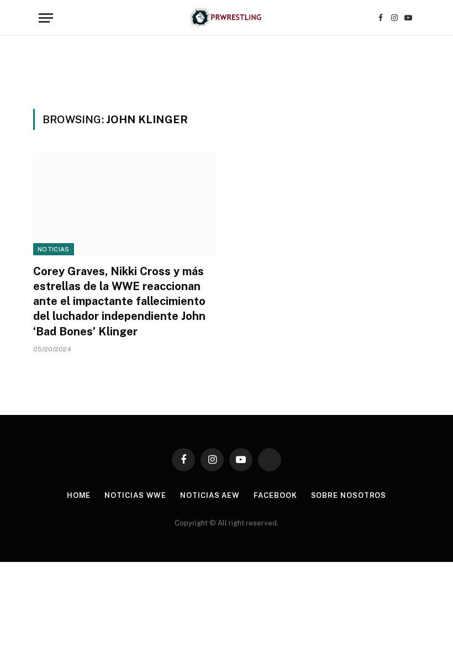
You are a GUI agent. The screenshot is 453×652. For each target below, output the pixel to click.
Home (79, 495)
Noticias (54, 249)
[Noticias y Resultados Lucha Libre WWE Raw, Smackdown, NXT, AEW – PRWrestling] (226, 18)
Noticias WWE (135, 495)
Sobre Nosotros (349, 495)
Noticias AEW (210, 495)
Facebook (275, 495)
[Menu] (46, 18)
